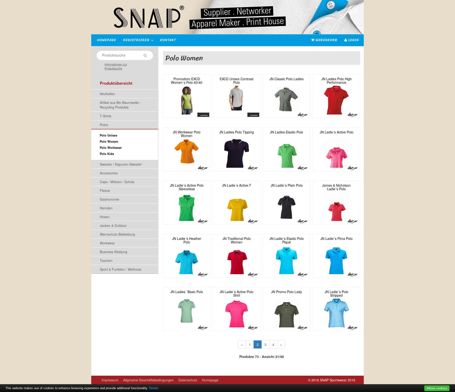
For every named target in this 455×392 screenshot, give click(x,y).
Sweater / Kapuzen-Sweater (121, 164)
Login (353, 40)
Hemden (106, 208)
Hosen (104, 216)
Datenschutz (187, 380)
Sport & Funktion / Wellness (120, 269)
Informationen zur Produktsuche (116, 66)
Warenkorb (325, 40)
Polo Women (109, 141)
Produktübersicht (116, 83)
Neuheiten (107, 93)
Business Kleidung (113, 251)
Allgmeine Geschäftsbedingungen (148, 380)
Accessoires (109, 173)
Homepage (106, 40)
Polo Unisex (108, 135)
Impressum (110, 380)
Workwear (107, 243)
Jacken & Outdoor (113, 225)
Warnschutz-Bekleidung (117, 234)
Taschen (106, 260)
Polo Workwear (111, 147)
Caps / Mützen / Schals (117, 181)
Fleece (105, 190)
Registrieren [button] (137, 40)
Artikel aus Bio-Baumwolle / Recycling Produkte (120, 105)
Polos (104, 124)
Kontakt (168, 40)
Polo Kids (107, 154)
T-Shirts (105, 116)
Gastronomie (109, 199)
